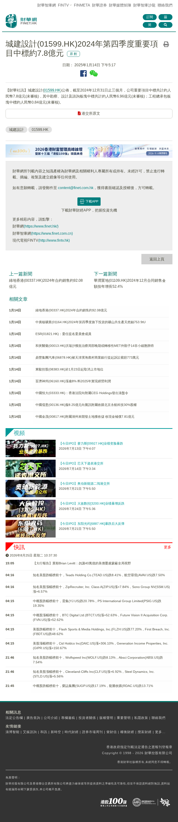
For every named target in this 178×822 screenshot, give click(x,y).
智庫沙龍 (144, 5)
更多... (160, 732)
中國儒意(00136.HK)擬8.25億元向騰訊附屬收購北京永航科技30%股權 (86, 405)
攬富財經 (145, 732)
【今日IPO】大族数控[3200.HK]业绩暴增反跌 (91, 503)
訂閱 (149, 17)
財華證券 (99, 5)
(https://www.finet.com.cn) (52, 233)
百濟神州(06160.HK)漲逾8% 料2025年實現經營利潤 (73, 381)
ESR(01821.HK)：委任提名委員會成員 (63, 334)
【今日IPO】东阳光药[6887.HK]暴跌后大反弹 (91, 523)
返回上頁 (156, 259)
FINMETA (82, 5)
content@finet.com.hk (75, 188)
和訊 (43, 732)
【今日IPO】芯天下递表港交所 (81, 463)
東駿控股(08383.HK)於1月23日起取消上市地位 (69, 369)
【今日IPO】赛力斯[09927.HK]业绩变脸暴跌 (91, 443)
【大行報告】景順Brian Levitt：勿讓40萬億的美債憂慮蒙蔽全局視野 (82, 563)
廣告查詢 (33, 718)
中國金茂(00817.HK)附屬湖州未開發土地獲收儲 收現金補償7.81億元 (84, 416)
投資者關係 (87, 718)
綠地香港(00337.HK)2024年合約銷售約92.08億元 (71, 310)
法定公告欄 (14, 718)
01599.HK (52, 90)
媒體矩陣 (120, 5)
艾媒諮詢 (30, 732)
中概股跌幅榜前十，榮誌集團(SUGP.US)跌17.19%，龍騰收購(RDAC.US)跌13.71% (93, 686)
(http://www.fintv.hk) (54, 240)
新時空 (56, 732)
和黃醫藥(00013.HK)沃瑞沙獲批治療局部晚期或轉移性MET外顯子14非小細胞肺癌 (94, 346)
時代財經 (72, 732)
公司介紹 (51, 718)
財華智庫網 (46, 5)
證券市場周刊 (92, 732)
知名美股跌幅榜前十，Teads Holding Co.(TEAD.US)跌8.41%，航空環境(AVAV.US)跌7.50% (99, 575)
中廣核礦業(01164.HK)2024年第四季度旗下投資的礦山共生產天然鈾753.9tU (90, 322)
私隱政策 (141, 718)
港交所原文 (90, 113)
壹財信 (111, 732)
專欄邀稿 (68, 718)
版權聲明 (106, 718)
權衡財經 (127, 732)
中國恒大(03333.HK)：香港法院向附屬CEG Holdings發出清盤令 (81, 393)
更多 (167, 547)
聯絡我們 (165, 5)
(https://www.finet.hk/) (41, 226)
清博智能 (12, 732)
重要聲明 (124, 718)
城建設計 (16, 130)
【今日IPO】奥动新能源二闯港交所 (84, 483)
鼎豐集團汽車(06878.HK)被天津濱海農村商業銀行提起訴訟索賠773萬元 (87, 357)
